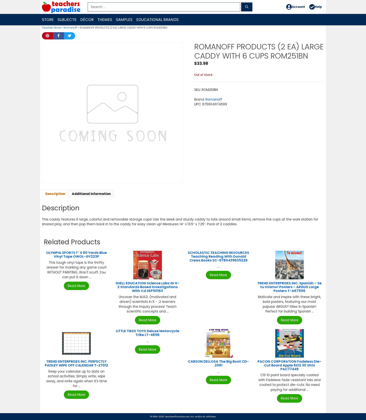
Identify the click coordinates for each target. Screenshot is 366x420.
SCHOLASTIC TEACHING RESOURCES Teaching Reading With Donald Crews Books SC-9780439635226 (218, 256)
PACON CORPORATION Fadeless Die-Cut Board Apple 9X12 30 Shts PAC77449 (289, 365)
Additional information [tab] (91, 194)
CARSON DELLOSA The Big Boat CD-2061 (218, 363)
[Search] (246, 7)
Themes (104, 19)
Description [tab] (55, 194)
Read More (76, 286)
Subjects (67, 19)
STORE (48, 19)
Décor (87, 19)
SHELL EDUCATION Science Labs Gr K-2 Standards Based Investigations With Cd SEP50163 (148, 287)
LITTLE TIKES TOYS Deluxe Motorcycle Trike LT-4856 (147, 333)
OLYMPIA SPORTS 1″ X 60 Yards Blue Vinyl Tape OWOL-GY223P (76, 254)
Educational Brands (157, 19)
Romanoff (70, 28)
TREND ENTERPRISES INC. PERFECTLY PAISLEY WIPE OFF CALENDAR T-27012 (76, 363)
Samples (124, 19)
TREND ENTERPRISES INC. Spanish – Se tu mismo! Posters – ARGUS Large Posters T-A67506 (289, 287)
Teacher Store (51, 28)
